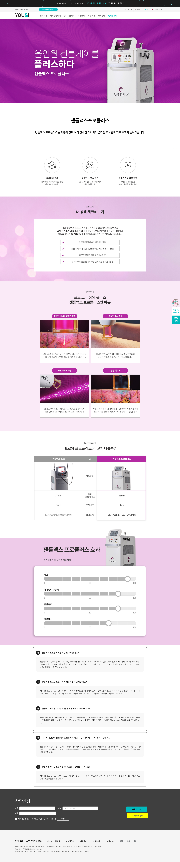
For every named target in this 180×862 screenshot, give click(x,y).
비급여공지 (111, 841)
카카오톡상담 (137, 815)
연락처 (59, 808)
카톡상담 (101, 15)
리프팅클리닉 (55, 15)
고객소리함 (97, 841)
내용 (16, 813)
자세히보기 (63, 819)
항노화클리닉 (69, 15)
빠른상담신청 (136, 809)
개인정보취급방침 (53, 841)
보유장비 (81, 15)
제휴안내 (83, 841)
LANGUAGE (158, 9)
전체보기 (43, 15)
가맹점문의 (70, 841)
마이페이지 (128, 9)
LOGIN (137, 9)
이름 (16, 808)
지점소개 (91, 15)
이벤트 (146, 9)
